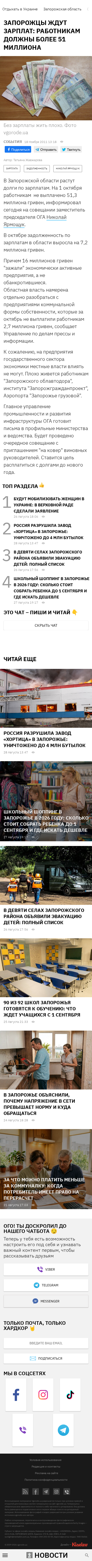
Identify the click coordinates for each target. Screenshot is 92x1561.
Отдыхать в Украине (20, 9)
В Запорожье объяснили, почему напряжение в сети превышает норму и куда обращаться (39, 1104)
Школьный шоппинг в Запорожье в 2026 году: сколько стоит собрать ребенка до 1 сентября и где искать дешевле (46, 821)
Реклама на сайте (46, 1473)
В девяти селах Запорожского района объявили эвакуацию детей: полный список (48, 558)
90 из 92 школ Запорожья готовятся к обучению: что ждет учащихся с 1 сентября (42, 1008)
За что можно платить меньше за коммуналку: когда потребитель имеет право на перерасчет (44, 1188)
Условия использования (45, 1460)
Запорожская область (62, 9)
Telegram (50, 1285)
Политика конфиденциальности (46, 1479)
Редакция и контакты (46, 1466)
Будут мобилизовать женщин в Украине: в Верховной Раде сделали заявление (49, 505)
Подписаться (50, 1358)
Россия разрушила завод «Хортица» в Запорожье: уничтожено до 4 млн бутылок (48, 531)
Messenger (50, 1301)
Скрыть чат (46, 625)
